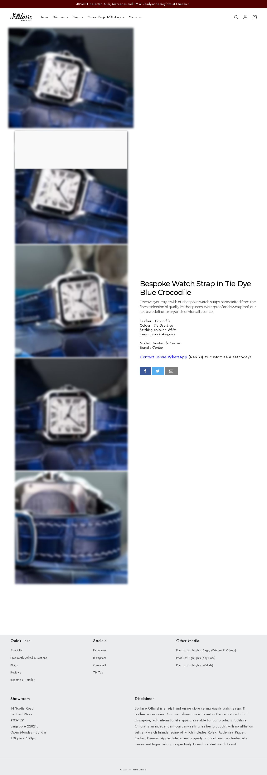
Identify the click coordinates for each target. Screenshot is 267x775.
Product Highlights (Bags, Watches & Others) (206, 650)
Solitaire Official (138, 769)
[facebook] (145, 371)
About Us (16, 650)
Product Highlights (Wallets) (194, 665)
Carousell (99, 665)
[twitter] (158, 371)
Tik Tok (98, 672)
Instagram (99, 658)
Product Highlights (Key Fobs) (195, 658)
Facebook (99, 650)
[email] (171, 371)
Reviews (15, 672)
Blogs (14, 665)
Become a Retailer (22, 680)
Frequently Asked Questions (28, 658)
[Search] (236, 17)
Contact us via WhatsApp (163, 357)
